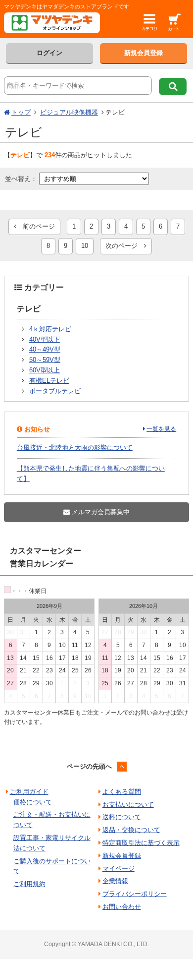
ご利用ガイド (29, 791)
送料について (121, 817)
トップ (21, 112)
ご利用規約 (29, 884)
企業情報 (115, 881)
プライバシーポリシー (134, 894)
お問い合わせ (121, 906)
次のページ (124, 245)
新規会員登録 (143, 53)
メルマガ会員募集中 (100, 512)
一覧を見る (161, 428)
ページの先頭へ (89, 766)
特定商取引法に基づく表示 (141, 842)
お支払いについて (128, 804)
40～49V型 (44, 349)
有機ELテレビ (49, 380)
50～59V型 (44, 359)
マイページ (118, 868)
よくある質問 (121, 791)
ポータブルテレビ (55, 391)
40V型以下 (44, 339)
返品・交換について (131, 830)
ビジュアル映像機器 (69, 112)
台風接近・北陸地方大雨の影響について (75, 447)
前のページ (35, 226)
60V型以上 (44, 370)
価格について (32, 802)
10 (84, 245)
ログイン (49, 53)
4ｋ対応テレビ (50, 329)
